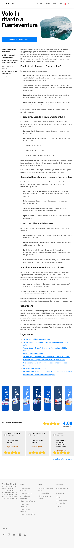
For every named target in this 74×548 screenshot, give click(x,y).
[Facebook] (4, 534)
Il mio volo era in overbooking (24, 505)
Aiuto (60, 4)
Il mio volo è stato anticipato (25, 510)
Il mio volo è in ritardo (26, 493)
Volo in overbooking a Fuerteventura (36, 339)
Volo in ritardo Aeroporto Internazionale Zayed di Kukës (44, 360)
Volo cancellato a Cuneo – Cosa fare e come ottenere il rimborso (47, 372)
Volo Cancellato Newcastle (33, 354)
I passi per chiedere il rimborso (8, 67)
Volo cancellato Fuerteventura (34, 369)
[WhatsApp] (25, 534)
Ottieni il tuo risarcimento (19, 39)
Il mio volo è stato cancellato (25, 489)
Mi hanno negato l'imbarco (27, 501)
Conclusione (5, 77)
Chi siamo (47, 4)
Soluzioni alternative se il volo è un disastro (9, 72)
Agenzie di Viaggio (61, 500)
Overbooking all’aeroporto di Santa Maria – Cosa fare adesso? (46, 357)
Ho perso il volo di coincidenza (25, 497)
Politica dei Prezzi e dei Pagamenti (44, 497)
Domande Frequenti (62, 488)
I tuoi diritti (38, 4)
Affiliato (58, 497)
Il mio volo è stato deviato (27, 514)
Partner (54, 4)
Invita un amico (60, 503)
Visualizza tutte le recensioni (62, 459)
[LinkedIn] (19, 534)
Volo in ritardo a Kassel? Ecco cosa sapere (39, 375)
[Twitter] (14, 534)
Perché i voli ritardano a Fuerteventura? (9, 50)
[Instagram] (9, 534)
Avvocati (58, 506)
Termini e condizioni (43, 493)
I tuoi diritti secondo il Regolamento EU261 (8, 56)
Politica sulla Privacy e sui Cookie (45, 489)
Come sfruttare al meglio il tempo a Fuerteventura (10, 61)
